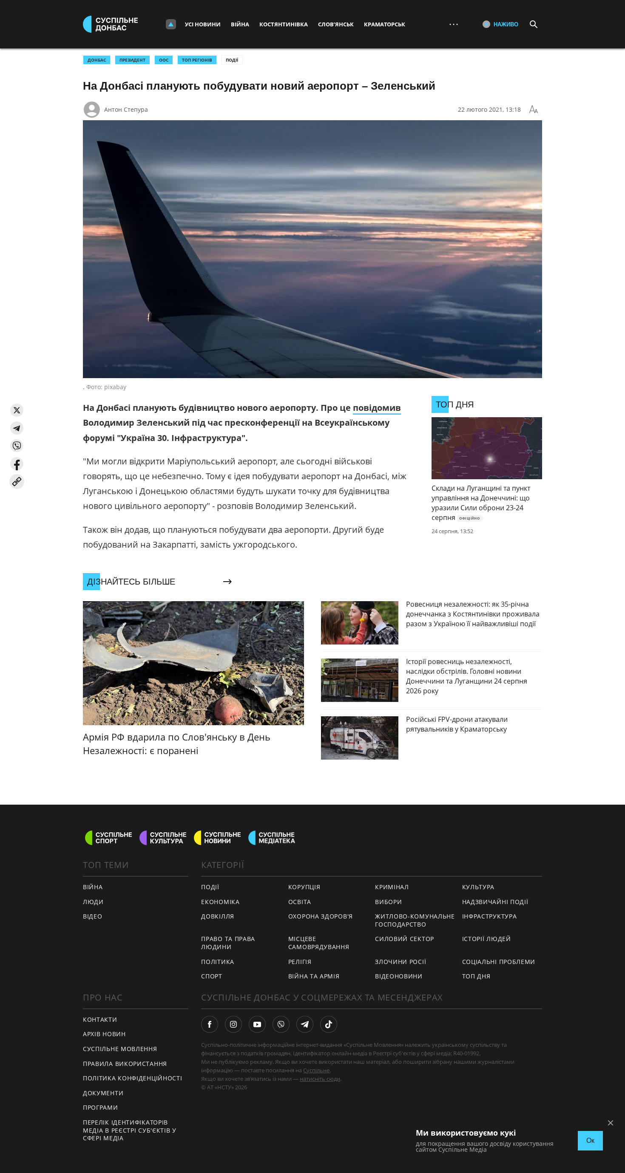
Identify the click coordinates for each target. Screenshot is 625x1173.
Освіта (299, 902)
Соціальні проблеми (499, 962)
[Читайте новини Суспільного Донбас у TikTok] (328, 1024)
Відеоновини (399, 976)
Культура (478, 887)
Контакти (100, 1019)
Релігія (300, 962)
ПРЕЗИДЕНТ (132, 60)
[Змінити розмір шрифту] (533, 109)
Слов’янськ (336, 24)
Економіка (220, 902)
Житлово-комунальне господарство (415, 920)
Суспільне (316, 1070)
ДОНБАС (97, 60)
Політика (217, 962)
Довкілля (217, 916)
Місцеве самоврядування (318, 943)
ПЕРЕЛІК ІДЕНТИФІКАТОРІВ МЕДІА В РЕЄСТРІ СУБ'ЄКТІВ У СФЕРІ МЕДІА (129, 1130)
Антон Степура (126, 109)
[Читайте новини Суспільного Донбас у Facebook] (209, 1024)
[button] (16, 410)
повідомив (377, 407)
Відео (92, 916)
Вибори (388, 902)
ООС (163, 60)
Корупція (304, 887)
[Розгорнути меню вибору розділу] (171, 24)
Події (232, 60)
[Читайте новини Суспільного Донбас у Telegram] (304, 1024)
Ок (590, 1140)
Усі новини (203, 24)
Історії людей (486, 939)
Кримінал (392, 887)
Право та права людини (228, 943)
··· (454, 24)
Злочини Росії (400, 962)
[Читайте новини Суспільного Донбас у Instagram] (233, 1024)
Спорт (211, 976)
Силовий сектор (404, 939)
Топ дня (476, 976)
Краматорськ (384, 24)
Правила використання (125, 1064)
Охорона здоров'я (320, 916)
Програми (100, 1107)
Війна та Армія (314, 976)
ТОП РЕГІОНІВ (197, 60)
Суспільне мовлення (120, 1049)
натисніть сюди (320, 1079)
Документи (103, 1093)
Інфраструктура (489, 916)
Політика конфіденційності (132, 1078)
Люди (93, 902)
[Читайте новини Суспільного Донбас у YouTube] (257, 1024)
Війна (240, 24)
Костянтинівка (283, 24)
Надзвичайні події (495, 902)
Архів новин (104, 1034)
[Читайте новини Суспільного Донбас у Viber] (281, 1024)
